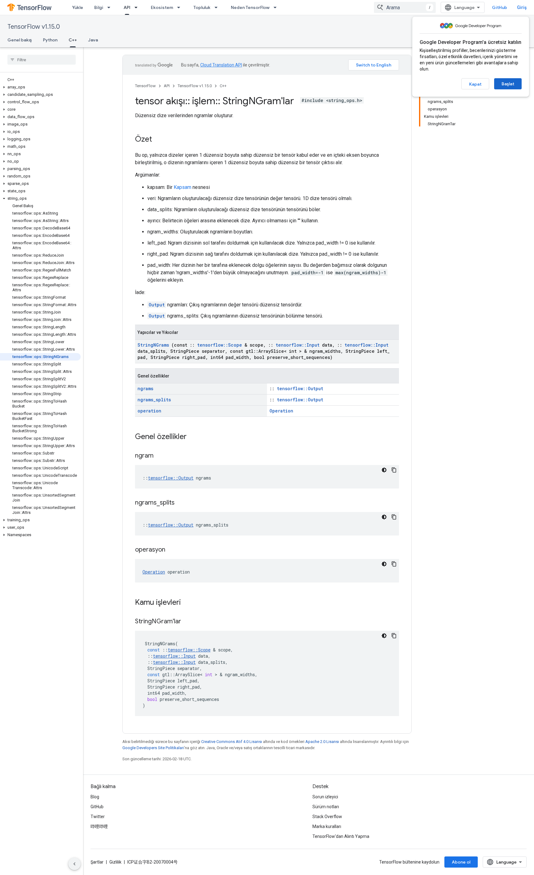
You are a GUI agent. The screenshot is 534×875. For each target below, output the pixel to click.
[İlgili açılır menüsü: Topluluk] (217, 7)
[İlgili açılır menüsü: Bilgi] (110, 7)
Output (157, 305)
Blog (95, 796)
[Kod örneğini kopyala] (394, 470)
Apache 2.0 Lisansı (322, 741)
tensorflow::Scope (219, 345)
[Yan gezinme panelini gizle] (74, 864)
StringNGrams (153, 345)
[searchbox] (41, 60)
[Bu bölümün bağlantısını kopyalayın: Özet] (158, 139)
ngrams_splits (154, 400)
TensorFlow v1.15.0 (33, 27)
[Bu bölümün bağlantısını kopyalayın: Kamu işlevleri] (189, 603)
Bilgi (98, 7)
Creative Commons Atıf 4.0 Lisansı (231, 741)
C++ (73, 40)
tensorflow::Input (298, 345)
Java (93, 40)
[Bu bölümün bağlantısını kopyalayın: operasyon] (173, 550)
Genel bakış (19, 40)
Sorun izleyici (325, 796)
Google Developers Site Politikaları (153, 747)
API (127, 7)
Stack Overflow (327, 816)
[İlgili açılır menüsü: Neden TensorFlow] (276, 7)
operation (149, 411)
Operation (281, 411)
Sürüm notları (325, 806)
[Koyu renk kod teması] (384, 470)
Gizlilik (115, 862)
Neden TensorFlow (250, 7)
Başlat (508, 84)
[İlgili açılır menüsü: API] (137, 7)
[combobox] (405, 7)
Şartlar (97, 862)
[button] (40, 87)
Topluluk (201, 7)
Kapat (475, 84)
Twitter (98, 816)
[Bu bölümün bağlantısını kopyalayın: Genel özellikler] (195, 437)
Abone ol (461, 862)
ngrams (145, 388)
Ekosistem (162, 7)
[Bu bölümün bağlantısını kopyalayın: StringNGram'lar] (189, 621)
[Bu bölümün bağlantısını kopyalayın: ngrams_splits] (182, 503)
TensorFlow (145, 85)
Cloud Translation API (221, 64)
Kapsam (182, 187)
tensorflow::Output (300, 388)
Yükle (77, 7)
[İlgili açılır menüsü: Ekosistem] (180, 7)
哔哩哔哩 (99, 826)
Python (50, 40)
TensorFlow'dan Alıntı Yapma (340, 836)
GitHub (499, 7)
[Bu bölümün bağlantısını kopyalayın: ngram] (161, 456)
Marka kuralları (326, 826)
